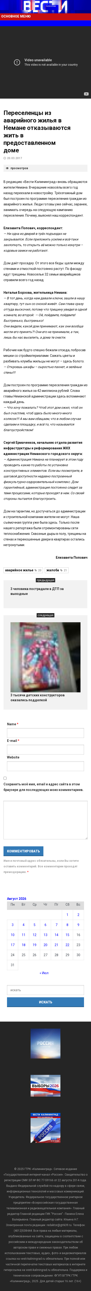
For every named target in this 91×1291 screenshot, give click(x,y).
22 (67, 945)
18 (23, 945)
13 (45, 935)
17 (12, 945)
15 (67, 935)
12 (34, 935)
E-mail (13, 741)
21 (56, 945)
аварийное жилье (23, 570)
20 (45, 945)
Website (13, 757)
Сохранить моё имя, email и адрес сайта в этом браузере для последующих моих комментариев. (44, 787)
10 (12, 935)
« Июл (44, 973)
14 (56, 935)
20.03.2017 (14, 158)
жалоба (56, 570)
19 (34, 945)
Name (12, 724)
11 (23, 935)
